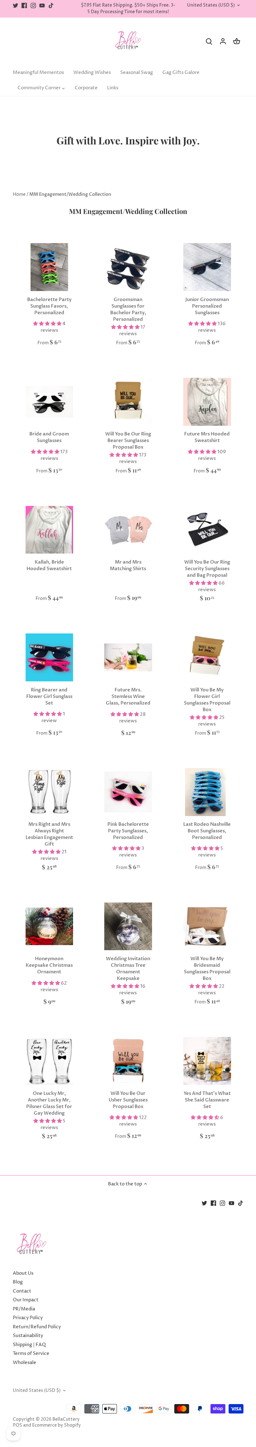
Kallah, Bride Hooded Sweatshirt (49, 565)
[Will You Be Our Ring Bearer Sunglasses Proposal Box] (128, 402)
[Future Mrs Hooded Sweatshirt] (207, 402)
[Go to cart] (236, 41)
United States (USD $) (211, 5)
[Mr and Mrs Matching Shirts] (128, 530)
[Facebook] (24, 5)
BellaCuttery (66, 1419)
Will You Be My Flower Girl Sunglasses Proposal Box (207, 700)
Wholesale (24, 1362)
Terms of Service (31, 1353)
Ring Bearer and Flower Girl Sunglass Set (49, 696)
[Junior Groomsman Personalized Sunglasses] (207, 267)
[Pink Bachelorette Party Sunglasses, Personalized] (128, 792)
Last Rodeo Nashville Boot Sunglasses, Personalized (207, 831)
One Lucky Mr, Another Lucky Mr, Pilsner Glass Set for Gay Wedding (49, 1103)
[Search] (209, 41)
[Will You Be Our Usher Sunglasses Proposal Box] (128, 1061)
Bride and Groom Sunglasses (49, 437)
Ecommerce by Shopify (56, 1425)
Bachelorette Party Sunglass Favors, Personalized (49, 306)
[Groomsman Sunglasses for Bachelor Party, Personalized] (128, 267)
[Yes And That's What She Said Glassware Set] (207, 1061)
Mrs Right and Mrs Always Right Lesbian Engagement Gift (49, 834)
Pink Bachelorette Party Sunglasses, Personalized (128, 831)
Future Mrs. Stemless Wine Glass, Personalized (128, 696)
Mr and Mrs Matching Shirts (128, 565)
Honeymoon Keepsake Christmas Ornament (49, 965)
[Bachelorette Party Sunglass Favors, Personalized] (49, 267)
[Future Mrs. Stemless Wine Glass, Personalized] (128, 657)
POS (17, 1425)
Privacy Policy (28, 1317)
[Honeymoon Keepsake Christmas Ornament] (49, 926)
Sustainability (28, 1335)
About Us (23, 1273)
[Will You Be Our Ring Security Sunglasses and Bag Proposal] (207, 530)
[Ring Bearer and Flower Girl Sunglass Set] (49, 657)
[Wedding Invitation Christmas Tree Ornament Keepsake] (128, 926)
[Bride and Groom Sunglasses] (49, 402)
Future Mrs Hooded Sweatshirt (207, 437)
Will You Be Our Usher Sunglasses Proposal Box (128, 1100)
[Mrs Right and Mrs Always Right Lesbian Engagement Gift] (49, 792)
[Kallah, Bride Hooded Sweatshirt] (49, 530)
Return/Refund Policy (37, 1327)
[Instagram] (33, 5)
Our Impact (25, 1300)
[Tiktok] (51, 5)
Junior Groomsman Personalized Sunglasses (207, 306)
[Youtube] (42, 5)
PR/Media (24, 1309)
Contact (22, 1291)
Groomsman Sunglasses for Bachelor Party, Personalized (128, 309)
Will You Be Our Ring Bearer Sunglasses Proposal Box (128, 440)
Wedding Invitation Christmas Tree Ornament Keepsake (128, 968)
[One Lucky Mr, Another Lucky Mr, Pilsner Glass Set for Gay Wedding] (49, 1061)
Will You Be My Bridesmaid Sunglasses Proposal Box (207, 968)
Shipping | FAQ (29, 1344)
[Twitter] (15, 5)
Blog (18, 1282)
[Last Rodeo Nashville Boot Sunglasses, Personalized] (207, 792)
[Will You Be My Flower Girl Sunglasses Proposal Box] (207, 657)
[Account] (223, 41)
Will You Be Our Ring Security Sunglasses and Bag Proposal (207, 568)
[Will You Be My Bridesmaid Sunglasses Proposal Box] (207, 926)
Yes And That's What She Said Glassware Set (207, 1100)
